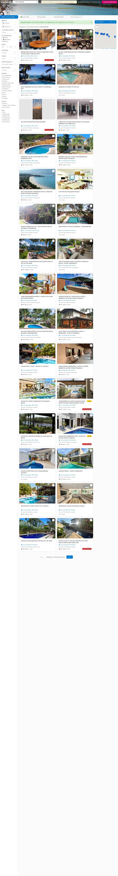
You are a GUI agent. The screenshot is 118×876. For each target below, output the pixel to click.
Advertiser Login (96, 2)
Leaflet (102, 48)
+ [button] (96, 26)
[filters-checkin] (3, 23)
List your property (109, 2)
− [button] (97, 28)
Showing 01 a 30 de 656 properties (55, 557)
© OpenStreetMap (112, 48)
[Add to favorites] (53, 31)
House (6, 37)
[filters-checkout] (3, 27)
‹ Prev (41, 557)
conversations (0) (85, 2)
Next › (69, 557)
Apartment (7, 39)
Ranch (6, 41)
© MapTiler (106, 48)
